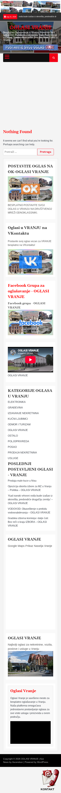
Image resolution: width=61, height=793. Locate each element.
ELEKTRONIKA (17, 402)
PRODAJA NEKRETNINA (22, 452)
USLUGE (13, 458)
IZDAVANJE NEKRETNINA (23, 413)
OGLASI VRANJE (30, 27)
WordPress (42, 762)
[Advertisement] (30, 95)
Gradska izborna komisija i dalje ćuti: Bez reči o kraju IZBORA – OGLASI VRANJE (28, 522)
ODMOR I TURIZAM (19, 424)
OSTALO (13, 435)
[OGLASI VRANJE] (30, 334)
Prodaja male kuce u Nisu (22, 480)
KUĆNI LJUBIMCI (18, 419)
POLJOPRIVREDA (18, 441)
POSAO (12, 447)
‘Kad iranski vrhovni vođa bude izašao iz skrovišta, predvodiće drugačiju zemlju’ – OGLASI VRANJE (30, 499)
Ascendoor (17, 762)
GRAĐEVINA (15, 407)
